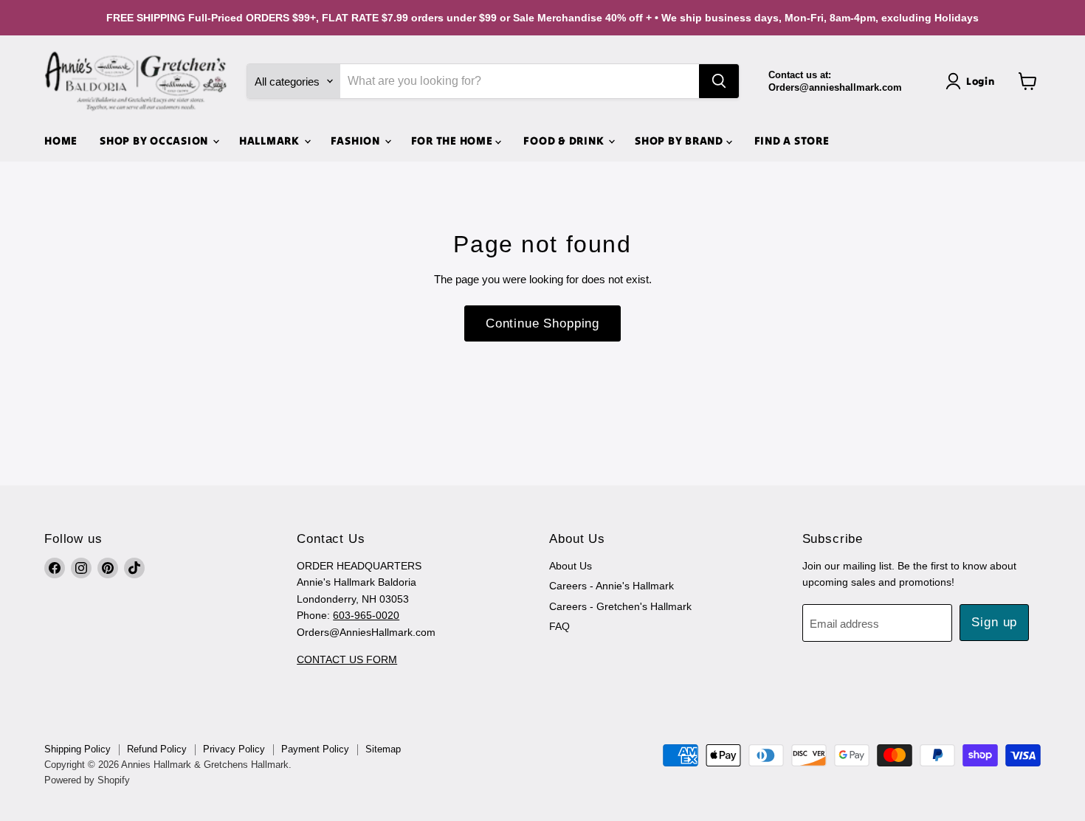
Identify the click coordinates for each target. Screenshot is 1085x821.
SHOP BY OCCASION (155, 141)
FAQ (559, 626)
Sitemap (383, 749)
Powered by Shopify (87, 780)
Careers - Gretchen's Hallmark (620, 606)
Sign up (994, 622)
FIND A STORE (792, 141)
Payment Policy (315, 749)
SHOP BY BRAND (680, 141)
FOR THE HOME (453, 141)
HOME (61, 141)
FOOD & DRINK (565, 141)
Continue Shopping (542, 323)
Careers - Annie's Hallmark (611, 586)
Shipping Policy (77, 749)
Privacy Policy (234, 749)
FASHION (357, 141)
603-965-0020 (366, 615)
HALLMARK (271, 141)
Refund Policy (157, 749)
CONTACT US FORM (347, 659)
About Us (570, 566)
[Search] (719, 81)
